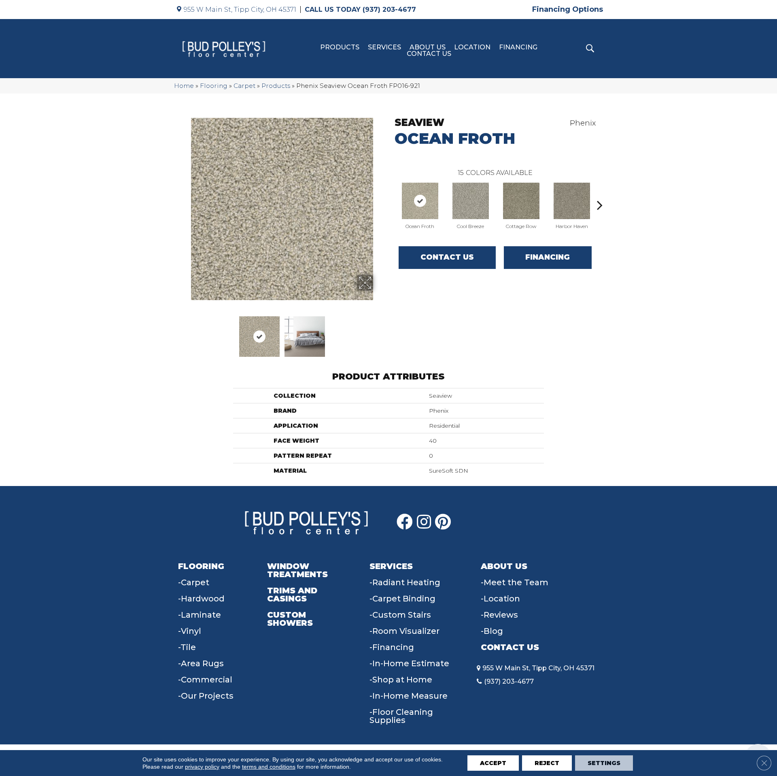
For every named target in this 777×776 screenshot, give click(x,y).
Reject (547, 763)
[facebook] (405, 522)
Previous (185, 332)
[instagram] (424, 522)
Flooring (213, 86)
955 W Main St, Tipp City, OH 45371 (240, 9)
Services (384, 47)
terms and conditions (268, 766)
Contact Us (429, 54)
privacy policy (202, 766)
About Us (428, 47)
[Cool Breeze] (470, 201)
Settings (604, 763)
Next (378, 332)
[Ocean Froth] (420, 201)
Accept (493, 763)
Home (184, 86)
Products (339, 47)
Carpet (244, 86)
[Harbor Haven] (572, 201)
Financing (518, 47)
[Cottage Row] (521, 201)
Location (472, 47)
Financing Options (567, 9)
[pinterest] (443, 522)
